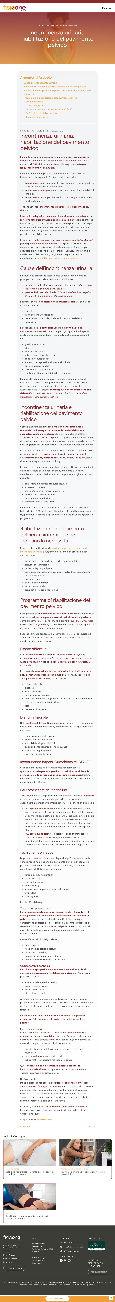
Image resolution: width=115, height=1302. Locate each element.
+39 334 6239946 (71, 1251)
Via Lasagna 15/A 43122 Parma (39, 1260)
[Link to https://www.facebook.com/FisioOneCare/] (60, 1260)
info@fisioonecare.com (74, 1247)
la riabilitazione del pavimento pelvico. (57, 257)
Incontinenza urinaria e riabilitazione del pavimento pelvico (55, 86)
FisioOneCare (25, 131)
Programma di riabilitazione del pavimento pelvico (50, 97)
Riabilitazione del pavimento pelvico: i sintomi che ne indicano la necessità (58, 92)
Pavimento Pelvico (39, 131)
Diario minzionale (35, 105)
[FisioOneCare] (14, 5)
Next (90, 1126)
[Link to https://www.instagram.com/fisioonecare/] (64, 1260)
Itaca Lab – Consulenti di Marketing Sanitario (79, 1285)
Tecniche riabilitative (37, 116)
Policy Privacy (9, 1255)
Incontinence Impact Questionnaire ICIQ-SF (49, 109)
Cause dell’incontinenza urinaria (40, 82)
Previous (27, 1126)
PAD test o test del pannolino (41, 113)
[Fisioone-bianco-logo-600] (11, 1236)
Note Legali (7, 1262)
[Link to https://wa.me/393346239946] (69, 1260)
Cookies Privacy (10, 1258)
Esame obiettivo (34, 101)
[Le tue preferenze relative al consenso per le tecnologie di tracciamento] (111, 1298)
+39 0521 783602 (71, 1242)
